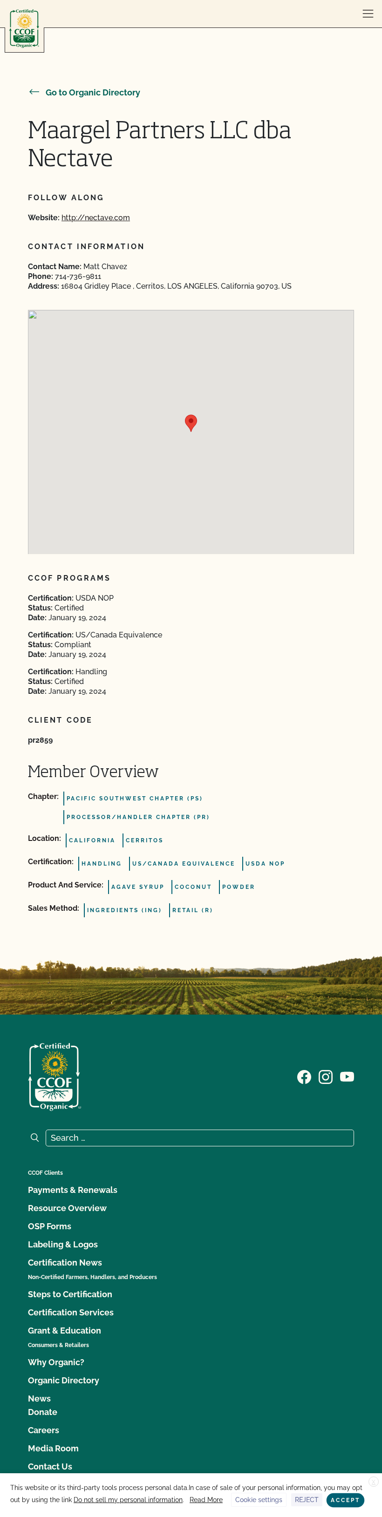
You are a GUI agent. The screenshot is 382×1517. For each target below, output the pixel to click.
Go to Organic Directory (93, 92)
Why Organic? (56, 1362)
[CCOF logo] (24, 29)
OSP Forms (49, 1226)
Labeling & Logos (63, 1244)
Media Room (53, 1448)
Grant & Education (64, 1330)
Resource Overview (67, 1208)
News (39, 1398)
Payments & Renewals (72, 1190)
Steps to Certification (70, 1294)
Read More (206, 1499)
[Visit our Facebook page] (304, 1076)
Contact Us (50, 1466)
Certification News (65, 1262)
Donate (42, 1412)
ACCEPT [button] (345, 1500)
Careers (43, 1430)
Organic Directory (63, 1380)
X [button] (373, 1482)
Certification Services (71, 1312)
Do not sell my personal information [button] (128, 1499)
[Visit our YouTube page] (347, 1076)
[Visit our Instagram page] (326, 1076)
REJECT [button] (307, 1499)
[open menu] (368, 14)
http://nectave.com (95, 217)
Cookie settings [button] (258, 1499)
